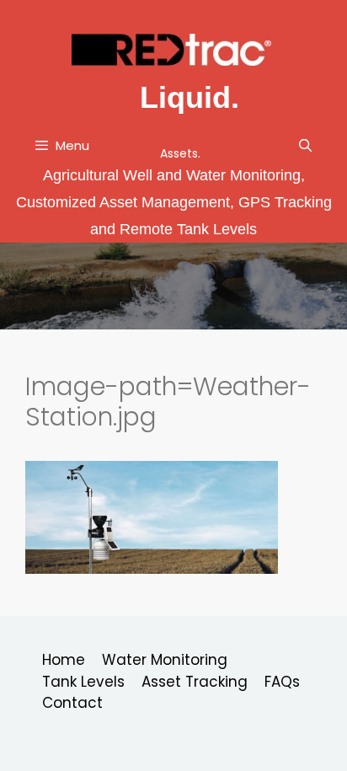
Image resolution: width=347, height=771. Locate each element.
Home (63, 660)
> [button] (333, 286)
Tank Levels (83, 682)
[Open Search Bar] (305, 146)
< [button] (13, 286)
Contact (72, 703)
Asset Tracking (194, 682)
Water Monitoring (164, 660)
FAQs (282, 682)
